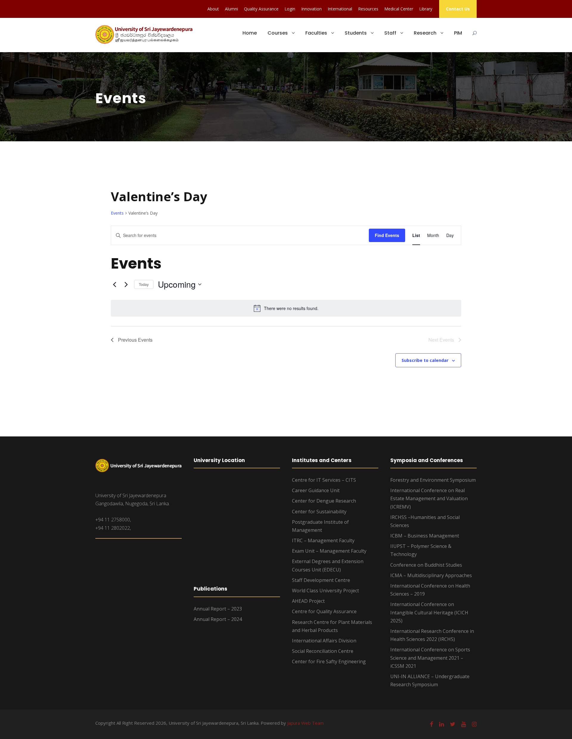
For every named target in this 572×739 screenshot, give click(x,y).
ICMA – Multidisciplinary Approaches (431, 575)
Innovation (311, 9)
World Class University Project (325, 590)
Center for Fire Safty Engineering (329, 661)
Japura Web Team (305, 723)
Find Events (387, 235)
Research (425, 33)
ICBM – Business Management (424, 535)
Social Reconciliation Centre (322, 651)
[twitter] (452, 724)
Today (144, 284)
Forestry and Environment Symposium (433, 480)
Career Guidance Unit (316, 490)
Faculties (316, 33)
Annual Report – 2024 (218, 619)
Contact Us (458, 9)
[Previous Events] (114, 284)
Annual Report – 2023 (218, 608)
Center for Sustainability (319, 511)
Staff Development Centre (321, 580)
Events (117, 213)
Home (250, 33)
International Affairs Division (324, 640)
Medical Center (398, 9)
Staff (390, 33)
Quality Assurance (261, 9)
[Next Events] (126, 284)
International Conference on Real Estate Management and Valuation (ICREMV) (429, 498)
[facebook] (431, 724)
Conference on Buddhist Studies (426, 565)
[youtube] (463, 724)
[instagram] (474, 724)
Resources (368, 9)
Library (425, 9)
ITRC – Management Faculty (323, 540)
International (340, 9)
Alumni (231, 9)
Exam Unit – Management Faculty (329, 551)
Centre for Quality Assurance (324, 611)
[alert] (286, 308)
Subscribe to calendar (425, 360)
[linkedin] (441, 724)
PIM (458, 33)
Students (356, 33)
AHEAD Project (308, 601)
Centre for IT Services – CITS (324, 480)
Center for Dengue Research (324, 501)
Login (290, 9)
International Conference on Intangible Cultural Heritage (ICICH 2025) (429, 612)
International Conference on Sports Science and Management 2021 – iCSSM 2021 (430, 657)
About (213, 9)
